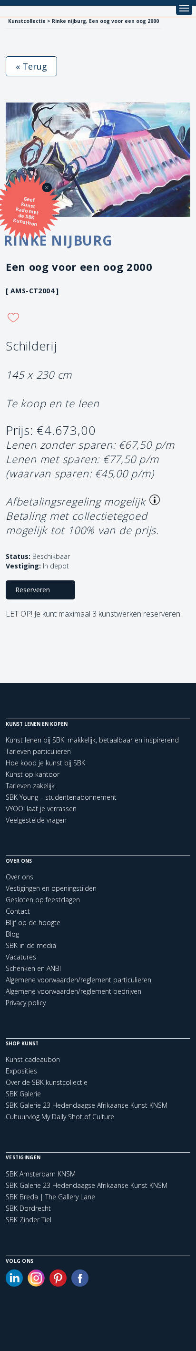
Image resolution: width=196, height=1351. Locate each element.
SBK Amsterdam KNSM (41, 1174)
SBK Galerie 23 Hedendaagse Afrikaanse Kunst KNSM (86, 1105)
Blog (12, 933)
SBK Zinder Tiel (28, 1220)
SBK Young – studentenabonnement (61, 797)
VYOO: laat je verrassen (41, 808)
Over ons (19, 876)
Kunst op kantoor (32, 774)
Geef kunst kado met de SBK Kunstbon (26, 211)
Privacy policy (26, 1002)
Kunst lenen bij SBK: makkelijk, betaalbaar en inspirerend (92, 739)
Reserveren (32, 589)
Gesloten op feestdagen (43, 899)
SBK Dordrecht (28, 1208)
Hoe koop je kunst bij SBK (45, 762)
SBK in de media (31, 945)
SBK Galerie (23, 1093)
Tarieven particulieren (38, 751)
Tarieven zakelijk (30, 785)
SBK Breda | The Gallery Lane (50, 1197)
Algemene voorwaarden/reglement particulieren (78, 979)
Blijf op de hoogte (33, 922)
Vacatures (21, 956)
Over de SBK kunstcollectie (47, 1082)
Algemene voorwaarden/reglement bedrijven (73, 991)
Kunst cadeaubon (33, 1059)
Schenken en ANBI (33, 968)
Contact (18, 911)
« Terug (31, 66)
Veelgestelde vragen (36, 820)
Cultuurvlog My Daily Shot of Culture (60, 1116)
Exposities (21, 1070)
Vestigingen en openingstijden (51, 888)
